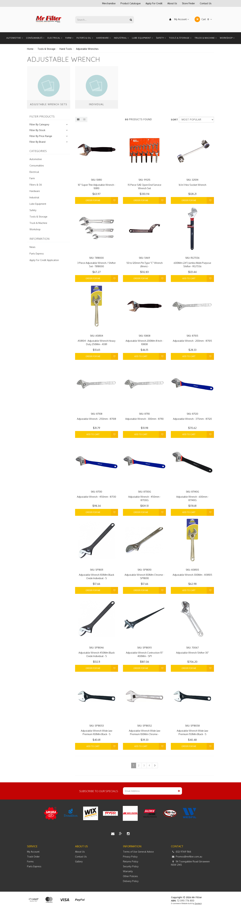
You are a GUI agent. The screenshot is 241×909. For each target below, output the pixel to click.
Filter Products (42, 116)
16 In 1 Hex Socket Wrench (192, 184)
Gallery (79, 861)
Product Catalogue (130, 3)
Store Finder (188, 3)
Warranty (128, 871)
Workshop (226, 38)
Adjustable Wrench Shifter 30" (192, 652)
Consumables (34, 38)
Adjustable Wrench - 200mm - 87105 (192, 340)
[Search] (131, 19)
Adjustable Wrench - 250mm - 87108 (96, 418)
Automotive (14, 38)
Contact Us (205, 3)
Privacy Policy (130, 856)
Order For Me (93, 200)
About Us (172, 3)
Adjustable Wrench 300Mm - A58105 (192, 574)
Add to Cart (188, 278)
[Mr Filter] (48, 19)
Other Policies (130, 876)
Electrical (54, 38)
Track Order (33, 856)
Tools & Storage (179, 38)
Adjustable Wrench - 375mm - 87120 (192, 418)
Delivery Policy (131, 881)
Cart (205, 19)
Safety (160, 38)
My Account (180, 19)
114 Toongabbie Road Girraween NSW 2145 (190, 863)
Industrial (121, 38)
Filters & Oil (84, 38)
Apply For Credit (154, 3)
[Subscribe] (178, 791)
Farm (68, 38)
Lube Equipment (142, 38)
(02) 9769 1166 (183, 851)
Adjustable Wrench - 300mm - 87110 (144, 418)
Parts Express (37, 253)
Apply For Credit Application (44, 260)
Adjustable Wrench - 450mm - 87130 (96, 496)
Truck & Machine (205, 38)
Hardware (103, 38)
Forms (30, 861)
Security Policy (131, 866)
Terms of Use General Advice (138, 851)
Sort (173, 119)
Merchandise (109, 3)
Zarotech (198, 903)
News (32, 247)
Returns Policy (130, 861)
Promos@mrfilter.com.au (188, 856)
